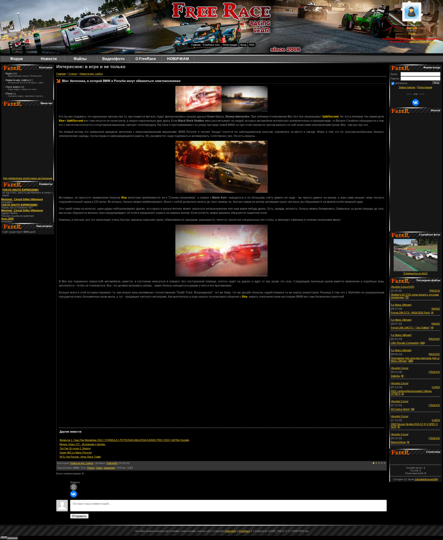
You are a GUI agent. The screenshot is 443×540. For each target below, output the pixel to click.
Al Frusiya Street (400, 409)
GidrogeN (112, 463)
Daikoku (395, 375)
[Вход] (73, 487)
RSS (251, 44)
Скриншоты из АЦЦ (415, 273)
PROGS (434, 290)
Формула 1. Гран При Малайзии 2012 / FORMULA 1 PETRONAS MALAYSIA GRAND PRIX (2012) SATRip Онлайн (124, 440)
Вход (243, 44)
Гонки (99, 467)
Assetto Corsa (400, 368)
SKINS (435, 308)
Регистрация (230, 44)
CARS (435, 387)
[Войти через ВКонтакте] (73, 494)
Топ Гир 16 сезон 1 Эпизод (75, 448)
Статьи (73, 73)
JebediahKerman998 (426, 479)
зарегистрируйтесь (422, 41)
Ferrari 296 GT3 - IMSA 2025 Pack (410, 312)
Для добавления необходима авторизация (27, 178)
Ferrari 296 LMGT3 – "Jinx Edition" (410, 327)
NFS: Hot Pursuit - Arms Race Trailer (80, 456)
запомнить (401, 83)
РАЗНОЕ (434, 339)
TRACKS (434, 372)
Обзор (90, 467)
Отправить (79, 516)
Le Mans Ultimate (401, 304)
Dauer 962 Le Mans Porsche (76, 452)
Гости (411, 33)
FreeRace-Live (211, 44)
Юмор (9, 93)
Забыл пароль (407, 87)
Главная (196, 44)
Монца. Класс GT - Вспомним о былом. (83, 444)
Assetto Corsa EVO (403, 286)
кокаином (109, 467)
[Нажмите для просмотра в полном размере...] (198, 110)
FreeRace (244, 531)
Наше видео (13, 86)
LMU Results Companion (405, 342)
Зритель (412, 27)
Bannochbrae (398, 442)
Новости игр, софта (17, 80)
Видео (9, 73)
